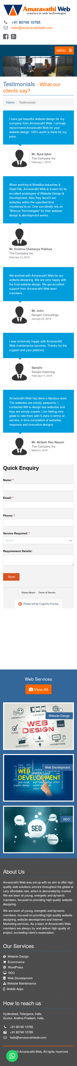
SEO (11, 972)
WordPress (15, 967)
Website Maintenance (21, 983)
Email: (14, 497)
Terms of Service (46, 592)
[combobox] (38, 540)
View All (40, 689)
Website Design (18, 956)
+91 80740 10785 (25, 22)
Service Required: (22, 533)
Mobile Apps (14, 989)
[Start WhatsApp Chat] (12, 1056)
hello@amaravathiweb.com (32, 27)
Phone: (15, 515)
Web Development (19, 978)
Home (10, 102)
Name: (14, 480)
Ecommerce (15, 962)
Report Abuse (28, 592)
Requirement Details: (17, 551)
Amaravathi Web (30, 1051)
